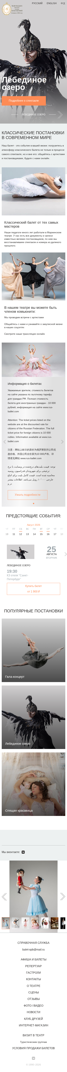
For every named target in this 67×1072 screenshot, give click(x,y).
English (52, 3)
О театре (33, 985)
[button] (62, 442)
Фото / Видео (33, 1005)
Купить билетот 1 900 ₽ (33, 589)
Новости (33, 1012)
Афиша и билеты (33, 959)
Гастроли (33, 972)
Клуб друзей (33, 1018)
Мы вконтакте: (11, 852)
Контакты (33, 979)
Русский (37, 3)
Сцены (33, 992)
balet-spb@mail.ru (33, 949)
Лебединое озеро (18, 565)
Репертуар (33, 966)
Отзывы (33, 999)
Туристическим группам (33, 1042)
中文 (63, 3)
